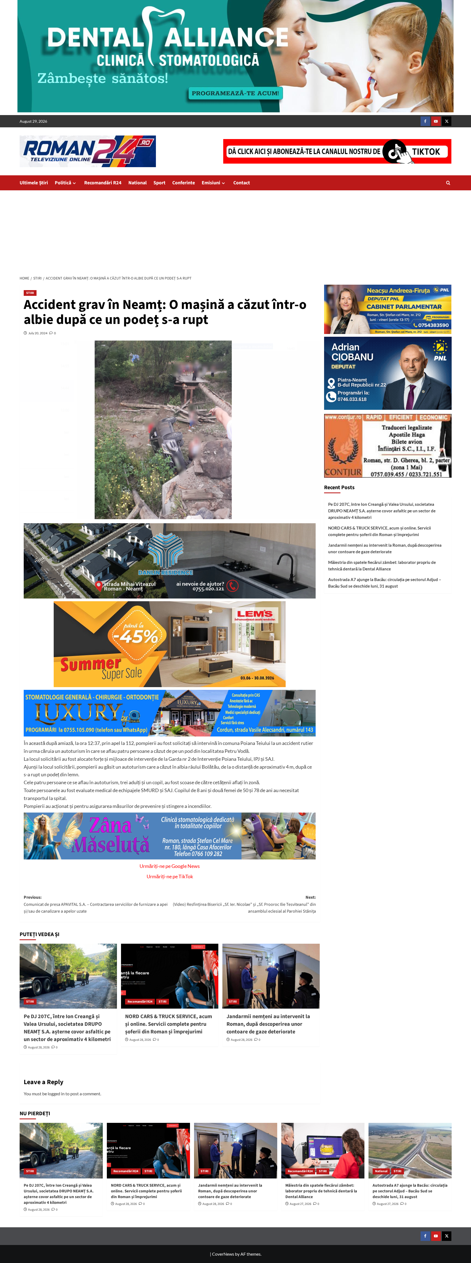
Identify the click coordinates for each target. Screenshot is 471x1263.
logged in (56, 1093)
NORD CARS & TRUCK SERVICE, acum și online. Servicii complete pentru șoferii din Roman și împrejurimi (168, 1024)
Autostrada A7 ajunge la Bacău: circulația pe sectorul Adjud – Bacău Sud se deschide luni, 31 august (384, 582)
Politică (63, 182)
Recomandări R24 (103, 182)
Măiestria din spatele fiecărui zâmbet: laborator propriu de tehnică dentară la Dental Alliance (382, 565)
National (137, 182)
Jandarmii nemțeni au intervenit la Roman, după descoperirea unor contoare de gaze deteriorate (268, 1024)
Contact (241, 182)
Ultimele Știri (34, 182)
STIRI (30, 293)
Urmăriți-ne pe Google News (170, 866)
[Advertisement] (235, 231)
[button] (448, 183)
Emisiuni (211, 182)
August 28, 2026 (39, 1047)
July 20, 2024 (37, 333)
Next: (244, 904)
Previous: (96, 904)
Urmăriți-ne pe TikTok (170, 876)
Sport (159, 182)
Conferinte (183, 182)
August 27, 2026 (300, 1204)
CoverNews (223, 1253)
